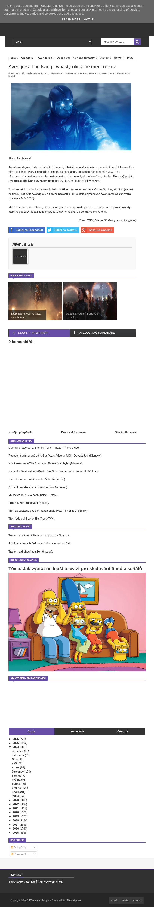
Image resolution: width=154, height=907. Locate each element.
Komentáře (20, 854)
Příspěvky (19, 847)
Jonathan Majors (19, 167)
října (15, 759)
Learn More (71, 19)
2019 (16, 816)
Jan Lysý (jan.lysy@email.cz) (44, 881)
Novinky (12, 76)
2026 (16, 738)
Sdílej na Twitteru (65, 229)
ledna (16, 795)
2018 (16, 820)
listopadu (18, 755)
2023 (16, 800)
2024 (16, 747)
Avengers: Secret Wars (116, 193)
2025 (16, 743)
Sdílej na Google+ (100, 229)
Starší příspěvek (125, 432)
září (14, 763)
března (17, 787)
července (18, 771)
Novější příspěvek (20, 432)
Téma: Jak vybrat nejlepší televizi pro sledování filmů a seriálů (75, 568)
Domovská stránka (73, 432)
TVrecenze (35, 900)
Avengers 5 (70, 73)
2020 (16, 812)
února (16, 792)
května (16, 779)
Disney (112, 73)
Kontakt (137, 900)
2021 (16, 808)
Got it (89, 19)
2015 (16, 832)
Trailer (12, 535)
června (16, 775)
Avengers (59, 73)
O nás (125, 900)
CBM (90, 220)
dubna (16, 783)
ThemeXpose (74, 900)
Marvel (120, 73)
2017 (16, 824)
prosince (18, 751)
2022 (16, 804)
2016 (16, 828)
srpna (16, 767)
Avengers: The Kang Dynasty (92, 73)
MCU (127, 73)
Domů (114, 900)
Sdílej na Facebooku (29, 229)
